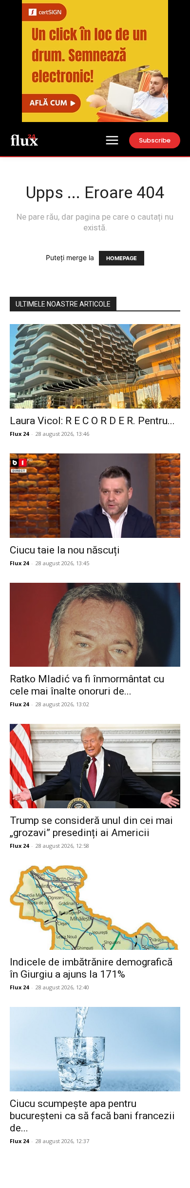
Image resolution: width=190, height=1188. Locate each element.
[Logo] (24, 139)
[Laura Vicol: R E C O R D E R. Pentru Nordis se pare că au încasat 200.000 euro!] (95, 366)
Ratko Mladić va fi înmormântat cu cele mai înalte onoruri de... (87, 685)
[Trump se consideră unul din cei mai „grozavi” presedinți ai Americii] (95, 766)
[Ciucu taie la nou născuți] (95, 495)
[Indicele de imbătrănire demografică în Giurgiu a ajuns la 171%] (95, 907)
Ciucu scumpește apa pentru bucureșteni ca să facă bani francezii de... (92, 1116)
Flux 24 (19, 433)
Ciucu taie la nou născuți (65, 550)
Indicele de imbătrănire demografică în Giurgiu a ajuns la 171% (91, 968)
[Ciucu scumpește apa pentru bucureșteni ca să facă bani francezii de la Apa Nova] (95, 1049)
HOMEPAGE (121, 258)
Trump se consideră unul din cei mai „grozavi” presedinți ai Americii (91, 827)
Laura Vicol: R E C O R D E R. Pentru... (92, 421)
